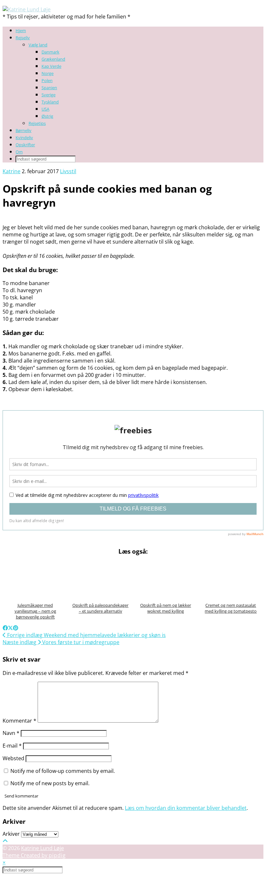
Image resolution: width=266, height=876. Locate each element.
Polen (47, 80)
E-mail (12, 745)
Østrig (47, 116)
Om (19, 152)
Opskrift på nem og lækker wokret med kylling (165, 608)
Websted (13, 758)
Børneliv (23, 130)
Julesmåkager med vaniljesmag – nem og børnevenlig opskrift (35, 610)
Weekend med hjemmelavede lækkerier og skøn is (86, 635)
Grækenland (53, 59)
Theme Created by (34, 855)
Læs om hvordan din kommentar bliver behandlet (186, 807)
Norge (48, 73)
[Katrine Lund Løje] (27, 9)
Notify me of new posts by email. (50, 783)
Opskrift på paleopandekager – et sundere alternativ (100, 608)
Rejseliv (23, 38)
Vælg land (38, 45)
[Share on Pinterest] (15, 627)
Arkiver (11, 833)
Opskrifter (25, 145)
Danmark (50, 52)
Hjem (21, 30)
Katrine (11, 171)
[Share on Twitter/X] (10, 627)
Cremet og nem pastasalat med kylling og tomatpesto (231, 608)
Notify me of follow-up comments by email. (62, 770)
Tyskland (50, 102)
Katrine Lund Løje (42, 848)
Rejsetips (37, 123)
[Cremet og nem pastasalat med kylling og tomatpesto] (231, 579)
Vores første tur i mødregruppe (61, 642)
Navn (11, 733)
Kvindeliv (24, 137)
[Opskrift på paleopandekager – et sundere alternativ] (100, 579)
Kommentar (19, 720)
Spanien (49, 87)
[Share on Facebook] (5, 627)
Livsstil (68, 171)
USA (45, 109)
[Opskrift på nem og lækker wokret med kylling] (165, 579)
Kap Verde (51, 66)
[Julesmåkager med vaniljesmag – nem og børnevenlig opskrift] (35, 579)
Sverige (48, 95)
